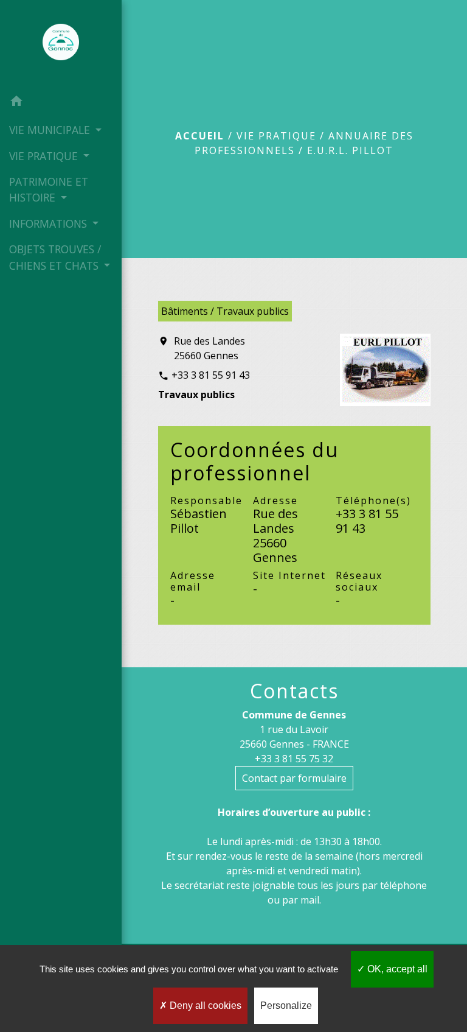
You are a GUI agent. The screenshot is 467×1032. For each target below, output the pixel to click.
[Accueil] (61, 44)
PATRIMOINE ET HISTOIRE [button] (48, 189)
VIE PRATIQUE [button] (45, 156)
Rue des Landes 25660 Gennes (209, 348)
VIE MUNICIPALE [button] (51, 129)
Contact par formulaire (294, 778)
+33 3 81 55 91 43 (210, 375)
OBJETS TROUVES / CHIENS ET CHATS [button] (55, 257)
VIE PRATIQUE (276, 135)
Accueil (199, 135)
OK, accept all (396, 969)
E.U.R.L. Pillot (350, 150)
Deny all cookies (204, 1005)
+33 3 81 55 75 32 (294, 758)
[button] (60, 103)
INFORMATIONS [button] (49, 223)
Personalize (286, 1005)
